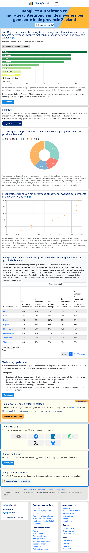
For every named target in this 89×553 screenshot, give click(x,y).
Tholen (6, 342)
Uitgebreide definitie (12, 123)
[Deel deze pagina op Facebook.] (36, 436)
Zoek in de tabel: (55, 284)
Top (45, 497)
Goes (5, 315)
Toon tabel (8, 102)
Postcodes (37, 516)
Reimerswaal (8, 333)
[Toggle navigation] (57, 3)
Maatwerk (67, 546)
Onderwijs (37, 546)
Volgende (81, 354)
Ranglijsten (8, 395)
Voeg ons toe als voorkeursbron (18, 481)
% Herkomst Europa (52, 304)
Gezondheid (38, 533)
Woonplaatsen (48, 516)
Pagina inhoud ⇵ (46, 25)
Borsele (6, 311)
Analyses (66, 508)
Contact (66, 543)
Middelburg (8, 329)
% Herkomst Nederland (26, 304)
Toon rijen (10, 350)
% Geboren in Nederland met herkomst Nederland (78, 299)
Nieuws (66, 518)
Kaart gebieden (69, 528)
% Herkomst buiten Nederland (39, 303)
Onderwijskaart (69, 531)
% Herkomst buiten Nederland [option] (15, 46)
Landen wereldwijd (40, 521)
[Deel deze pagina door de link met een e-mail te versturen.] (19, 436)
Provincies (37, 518)
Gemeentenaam (10, 307)
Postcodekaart (69, 533)
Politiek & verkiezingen (42, 549)
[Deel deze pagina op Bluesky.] (53, 443)
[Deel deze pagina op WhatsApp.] (70, 436)
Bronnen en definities (71, 511)
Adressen (36, 508)
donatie (75, 407)
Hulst (5, 320)
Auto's (35, 531)
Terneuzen (7, 338)
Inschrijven (8, 462)
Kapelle (6, 324)
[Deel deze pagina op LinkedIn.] (53, 436)
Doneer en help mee (13, 416)
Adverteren (67, 541)
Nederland (46, 518)
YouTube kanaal (69, 548)
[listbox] (16, 46)
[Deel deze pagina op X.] (36, 443)
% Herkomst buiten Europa (65, 303)
